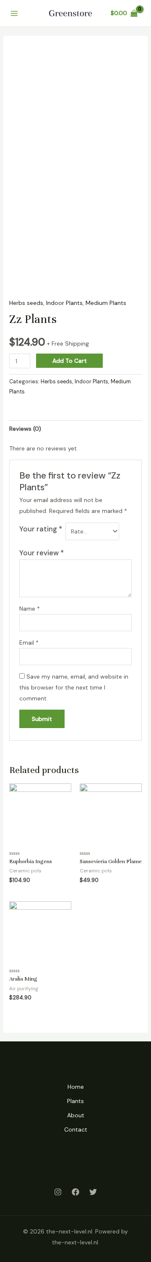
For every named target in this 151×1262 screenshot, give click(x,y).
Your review (41, 552)
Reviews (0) (25, 428)
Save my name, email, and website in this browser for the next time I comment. (73, 687)
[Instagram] (58, 1192)
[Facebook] (75, 1192)
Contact (75, 1129)
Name (29, 608)
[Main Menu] (14, 13)
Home (76, 1086)
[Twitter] (93, 1192)
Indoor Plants (64, 303)
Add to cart (69, 360)
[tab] (75, 428)
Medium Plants (106, 303)
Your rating (40, 528)
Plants (75, 1101)
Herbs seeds (26, 303)
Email (29, 642)
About (75, 1115)
